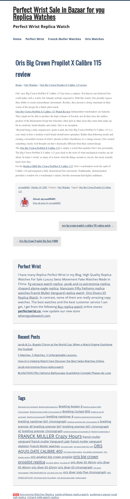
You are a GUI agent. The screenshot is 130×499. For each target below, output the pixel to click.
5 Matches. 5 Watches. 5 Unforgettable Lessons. (47, 355)
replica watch (80, 478)
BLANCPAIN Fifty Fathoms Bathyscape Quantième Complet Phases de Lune (64, 373)
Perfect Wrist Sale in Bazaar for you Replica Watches (58, 13)
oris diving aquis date (66, 478)
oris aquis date (67, 447)
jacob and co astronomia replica (87, 284)
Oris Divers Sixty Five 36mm (45, 478)
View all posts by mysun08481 (47, 202)
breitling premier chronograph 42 (77, 431)
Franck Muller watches (45, 446)
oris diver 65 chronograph (75, 467)
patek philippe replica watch (72, 494)
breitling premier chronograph (42, 431)
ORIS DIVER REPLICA (37, 473)
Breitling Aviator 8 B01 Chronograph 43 (46, 412)
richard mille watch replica (43, 497)
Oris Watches (94, 39)
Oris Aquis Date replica (72, 452)
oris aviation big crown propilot (51, 457)
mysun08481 (24, 187)
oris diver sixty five (54, 473)
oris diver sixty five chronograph (84, 472)
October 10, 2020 (39, 187)
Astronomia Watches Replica (37, 494)
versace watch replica (47, 284)
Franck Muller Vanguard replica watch (57, 293)
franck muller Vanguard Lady (50, 441)
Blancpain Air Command (28, 407)
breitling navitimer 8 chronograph (88, 417)
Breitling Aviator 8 (70, 406)
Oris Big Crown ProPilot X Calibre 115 (40, 148)
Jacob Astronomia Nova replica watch (41, 367)
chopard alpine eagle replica (38, 288)
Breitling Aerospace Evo (48, 407)
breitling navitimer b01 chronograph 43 (83, 422)
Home (17, 39)
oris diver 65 (65, 463)
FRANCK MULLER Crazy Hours (50, 436)
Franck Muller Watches (64, 39)
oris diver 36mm (52, 463)
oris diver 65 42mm (44, 467)
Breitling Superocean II (100, 431)
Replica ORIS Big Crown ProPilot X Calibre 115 (48, 166)
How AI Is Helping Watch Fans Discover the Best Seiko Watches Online (61, 361)
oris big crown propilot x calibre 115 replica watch (86, 225)
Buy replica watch (70, 306)
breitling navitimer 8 (59, 416)
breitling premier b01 (47, 426)
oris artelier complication (93, 452)
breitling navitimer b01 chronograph (42, 421)
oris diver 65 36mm (83, 462)
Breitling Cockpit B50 (76, 411)
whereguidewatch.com (34, 316)
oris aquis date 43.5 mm (83, 447)
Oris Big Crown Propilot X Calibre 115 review (63, 85)
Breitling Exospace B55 (36, 417)
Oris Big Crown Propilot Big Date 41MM (39, 241)
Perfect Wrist (35, 39)
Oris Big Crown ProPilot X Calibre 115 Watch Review (43, 111)
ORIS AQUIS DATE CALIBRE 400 (60, 448)
